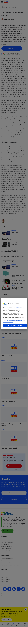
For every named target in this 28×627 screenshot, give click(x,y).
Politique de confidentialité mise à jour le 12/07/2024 (14, 320)
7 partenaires (18, 307)
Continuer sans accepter (19, 300)
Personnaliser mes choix (8, 322)
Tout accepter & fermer (15, 325)
